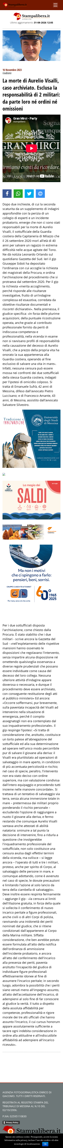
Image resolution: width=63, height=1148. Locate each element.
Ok (45, 1144)
